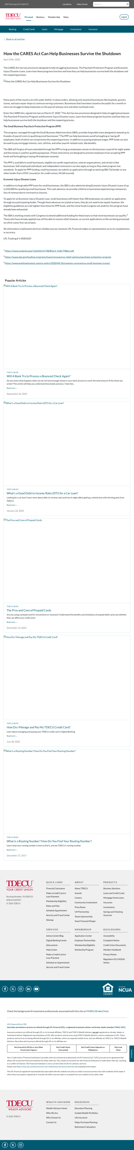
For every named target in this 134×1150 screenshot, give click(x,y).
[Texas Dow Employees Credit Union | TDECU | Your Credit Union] (13, 18)
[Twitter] (13, 989)
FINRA (117, 1027)
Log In (124, 17)
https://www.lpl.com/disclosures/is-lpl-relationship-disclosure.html (43, 1066)
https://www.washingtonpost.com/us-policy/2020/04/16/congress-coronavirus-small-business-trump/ (57, 263)
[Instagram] (21, 989)
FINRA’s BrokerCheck (97, 1011)
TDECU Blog (13, 372)
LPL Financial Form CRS (16, 1024)
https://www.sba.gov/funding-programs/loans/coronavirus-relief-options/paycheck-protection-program (58, 257)
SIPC (123, 1027)
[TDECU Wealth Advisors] (20, 1105)
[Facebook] (5, 989)
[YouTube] (36, 989)
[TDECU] (20, 886)
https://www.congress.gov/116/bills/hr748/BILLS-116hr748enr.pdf (39, 250)
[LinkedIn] (28, 989)
